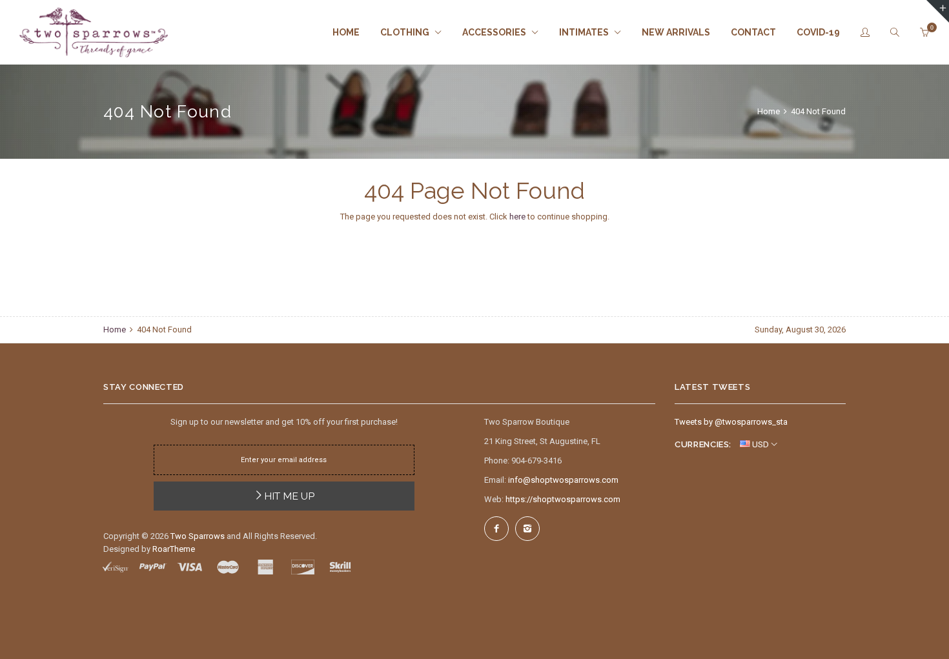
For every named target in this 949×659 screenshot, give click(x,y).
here (517, 216)
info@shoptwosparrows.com (563, 480)
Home (769, 111)
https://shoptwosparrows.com (562, 499)
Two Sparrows (197, 536)
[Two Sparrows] (93, 32)
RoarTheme (173, 549)
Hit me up (289, 496)
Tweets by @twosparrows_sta (731, 422)
